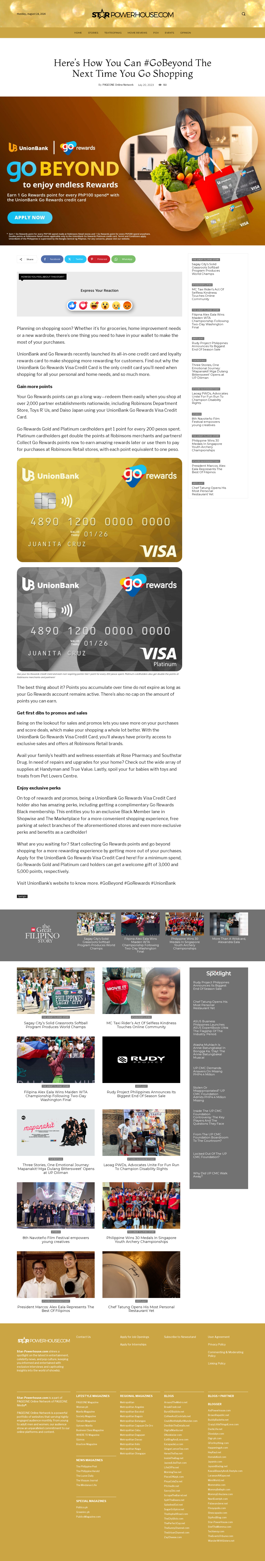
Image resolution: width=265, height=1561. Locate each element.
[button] (243, 13)
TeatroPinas (199, 360)
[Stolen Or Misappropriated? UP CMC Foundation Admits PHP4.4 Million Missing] (237, 1092)
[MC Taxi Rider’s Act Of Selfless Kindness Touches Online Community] (237, 290)
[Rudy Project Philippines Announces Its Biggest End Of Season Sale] (237, 344)
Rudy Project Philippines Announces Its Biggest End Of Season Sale (210, 346)
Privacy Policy (217, 1344)
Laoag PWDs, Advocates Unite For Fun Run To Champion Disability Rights (210, 398)
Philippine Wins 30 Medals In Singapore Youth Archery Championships (207, 445)
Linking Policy (216, 1363)
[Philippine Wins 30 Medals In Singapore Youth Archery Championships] (237, 441)
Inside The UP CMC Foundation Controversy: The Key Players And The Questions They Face (208, 1117)
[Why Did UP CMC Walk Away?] (237, 1178)
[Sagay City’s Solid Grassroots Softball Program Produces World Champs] (237, 265)
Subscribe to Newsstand (180, 1336)
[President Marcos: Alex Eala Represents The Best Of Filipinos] (237, 466)
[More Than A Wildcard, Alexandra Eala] (229, 923)
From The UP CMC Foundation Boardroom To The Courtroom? (210, 1137)
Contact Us (83, 1336)
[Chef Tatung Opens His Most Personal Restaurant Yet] (237, 488)
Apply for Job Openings (134, 1336)
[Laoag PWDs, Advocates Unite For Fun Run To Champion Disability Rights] (237, 394)
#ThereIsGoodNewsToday (206, 389)
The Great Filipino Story (206, 259)
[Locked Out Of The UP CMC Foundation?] (237, 1159)
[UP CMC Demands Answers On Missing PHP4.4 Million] (237, 1073)
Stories (197, 414)
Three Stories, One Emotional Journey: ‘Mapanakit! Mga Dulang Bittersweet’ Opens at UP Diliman (210, 371)
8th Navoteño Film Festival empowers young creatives (206, 422)
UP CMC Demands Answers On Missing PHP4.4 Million (207, 1071)
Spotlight (22, 896)
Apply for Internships (133, 1344)
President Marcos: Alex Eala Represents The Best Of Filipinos (208, 469)
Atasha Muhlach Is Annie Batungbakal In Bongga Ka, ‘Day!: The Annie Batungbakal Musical (209, 1051)
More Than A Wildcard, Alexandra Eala (229, 940)
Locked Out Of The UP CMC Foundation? (210, 1155)
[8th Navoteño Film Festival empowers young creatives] (237, 419)
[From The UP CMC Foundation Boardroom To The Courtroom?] (237, 1139)
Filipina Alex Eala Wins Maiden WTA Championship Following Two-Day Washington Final (210, 321)
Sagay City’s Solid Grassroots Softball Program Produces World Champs (206, 269)
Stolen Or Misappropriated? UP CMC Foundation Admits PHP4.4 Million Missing (209, 1094)
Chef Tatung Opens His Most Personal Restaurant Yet (209, 491)
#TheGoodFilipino (202, 285)
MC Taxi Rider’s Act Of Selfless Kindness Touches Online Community (208, 294)
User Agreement (219, 1336)
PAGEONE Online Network (118, 84)
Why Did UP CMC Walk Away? (210, 1174)
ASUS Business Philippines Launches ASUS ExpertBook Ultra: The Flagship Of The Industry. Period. (211, 1027)
